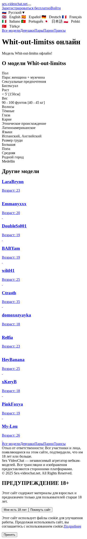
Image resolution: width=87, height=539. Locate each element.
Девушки (27, 30)
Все (11, 30)
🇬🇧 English (11, 17)
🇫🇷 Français (72, 17)
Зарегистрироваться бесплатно (26, 8)
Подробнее (72, 526)
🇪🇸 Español (31, 17)
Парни (48, 30)
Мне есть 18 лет (15, 509)
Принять (9, 534)
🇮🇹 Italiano (11, 21)
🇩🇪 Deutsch (51, 17)
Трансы (60, 30)
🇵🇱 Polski (72, 21)
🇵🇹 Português (32, 21)
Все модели (11, 444)
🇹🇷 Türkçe (11, 26)
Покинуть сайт (40, 509)
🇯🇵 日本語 (53, 21)
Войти (56, 8)
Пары (39, 30)
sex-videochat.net (14, 4)
